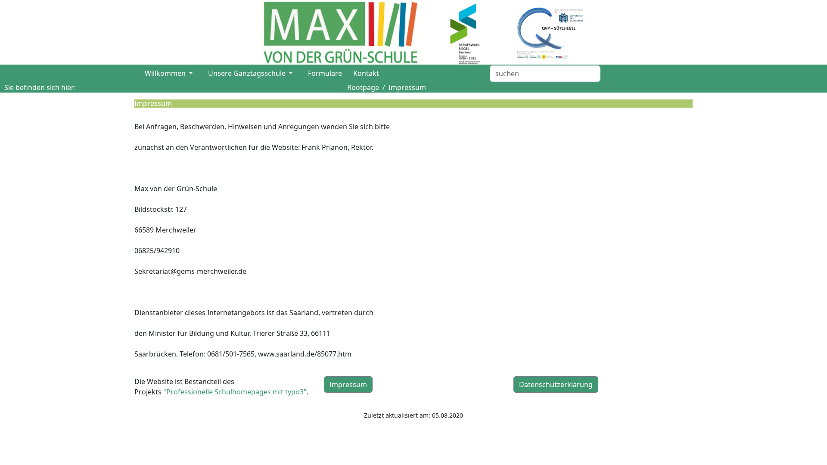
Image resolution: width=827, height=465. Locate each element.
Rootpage (363, 87)
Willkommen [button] (166, 73)
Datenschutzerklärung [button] (556, 384)
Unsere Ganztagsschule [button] (247, 73)
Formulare (325, 73)
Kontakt (366, 73)
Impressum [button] (348, 384)
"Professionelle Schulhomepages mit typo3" (234, 392)
